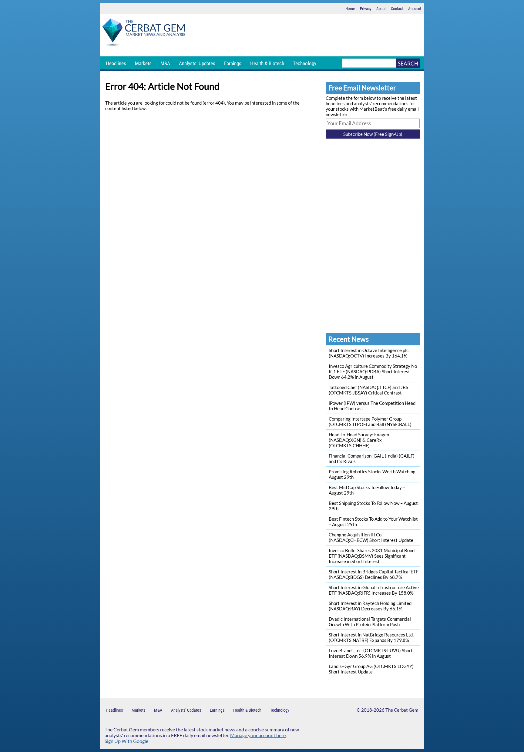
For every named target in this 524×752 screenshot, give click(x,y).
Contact (397, 8)
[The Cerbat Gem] (144, 33)
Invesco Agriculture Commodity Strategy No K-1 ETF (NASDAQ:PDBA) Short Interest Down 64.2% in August (373, 371)
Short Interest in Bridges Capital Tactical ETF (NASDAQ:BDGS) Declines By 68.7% (373, 574)
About (381, 8)
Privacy (365, 8)
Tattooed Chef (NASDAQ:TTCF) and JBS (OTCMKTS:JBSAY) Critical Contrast (368, 389)
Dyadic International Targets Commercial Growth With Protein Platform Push (370, 621)
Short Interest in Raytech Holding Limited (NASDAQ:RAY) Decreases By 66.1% (370, 605)
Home (350, 8)
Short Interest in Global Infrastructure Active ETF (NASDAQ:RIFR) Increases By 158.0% (374, 590)
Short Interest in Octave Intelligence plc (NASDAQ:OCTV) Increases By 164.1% (368, 352)
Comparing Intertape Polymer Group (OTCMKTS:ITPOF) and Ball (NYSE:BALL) (370, 421)
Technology (304, 63)
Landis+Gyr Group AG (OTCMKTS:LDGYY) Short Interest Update (371, 668)
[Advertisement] (306, 35)
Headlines (116, 63)
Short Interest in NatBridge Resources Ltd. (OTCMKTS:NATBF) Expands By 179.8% (371, 637)
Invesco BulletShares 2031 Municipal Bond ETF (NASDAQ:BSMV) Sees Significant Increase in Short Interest (372, 556)
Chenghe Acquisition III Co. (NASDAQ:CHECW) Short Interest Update (371, 537)
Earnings (232, 63)
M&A (165, 63)
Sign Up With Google (126, 741)
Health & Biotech (267, 63)
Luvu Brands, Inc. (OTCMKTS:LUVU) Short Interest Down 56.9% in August (371, 653)
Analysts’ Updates (197, 63)
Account (414, 8)
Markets (143, 63)
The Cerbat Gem (401, 710)
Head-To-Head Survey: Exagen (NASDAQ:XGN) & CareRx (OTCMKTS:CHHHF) (359, 440)
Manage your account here (258, 735)
